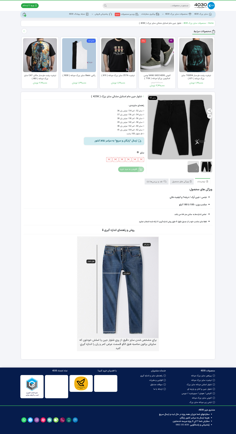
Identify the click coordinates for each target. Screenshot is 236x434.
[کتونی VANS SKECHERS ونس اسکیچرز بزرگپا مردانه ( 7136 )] (157, 55)
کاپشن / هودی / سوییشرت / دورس (197, 393)
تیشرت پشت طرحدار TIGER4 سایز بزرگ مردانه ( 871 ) (196, 77)
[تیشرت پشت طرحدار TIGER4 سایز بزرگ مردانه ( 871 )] (196, 55)
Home (211, 23)
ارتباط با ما (158, 389)
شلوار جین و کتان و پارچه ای (199, 389)
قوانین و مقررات (156, 380)
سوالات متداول (156, 384)
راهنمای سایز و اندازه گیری (151, 375)
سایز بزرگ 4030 (201, 14)
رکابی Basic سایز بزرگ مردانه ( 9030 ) (79, 75)
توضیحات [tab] (201, 181)
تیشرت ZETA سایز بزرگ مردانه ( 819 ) (118, 75)
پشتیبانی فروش (101, 14)
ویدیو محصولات (125, 14)
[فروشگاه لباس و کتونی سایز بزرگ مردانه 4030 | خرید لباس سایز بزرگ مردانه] (204, 6)
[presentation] (24, 31)
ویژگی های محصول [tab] (180, 181)
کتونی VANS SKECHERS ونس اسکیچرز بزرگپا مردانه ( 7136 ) (157, 77)
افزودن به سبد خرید (128, 169)
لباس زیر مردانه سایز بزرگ (200, 402)
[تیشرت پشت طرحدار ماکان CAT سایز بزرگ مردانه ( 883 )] (40, 55)
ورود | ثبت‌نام (29, 5)
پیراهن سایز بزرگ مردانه (201, 375)
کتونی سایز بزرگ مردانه (202, 398)
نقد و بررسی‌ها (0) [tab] (155, 181)
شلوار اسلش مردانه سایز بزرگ (199, 384)
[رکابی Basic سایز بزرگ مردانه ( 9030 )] (79, 55)
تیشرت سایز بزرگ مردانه (201, 380)
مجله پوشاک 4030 (77, 14)
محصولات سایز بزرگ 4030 (176, 14)
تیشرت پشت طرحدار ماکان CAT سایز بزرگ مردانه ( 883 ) (40, 77)
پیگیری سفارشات (148, 14)
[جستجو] (105, 5)
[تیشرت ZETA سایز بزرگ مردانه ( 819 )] (118, 55)
